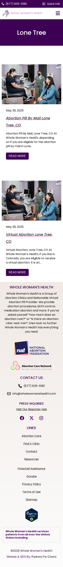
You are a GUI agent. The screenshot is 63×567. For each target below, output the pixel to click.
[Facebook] (22, 418)
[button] (51, 4)
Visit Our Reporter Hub (31, 409)
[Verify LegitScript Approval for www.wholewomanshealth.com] (31, 521)
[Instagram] (41, 418)
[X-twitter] (31, 418)
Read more (17, 155)
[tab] (31, 534)
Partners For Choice (44, 556)
